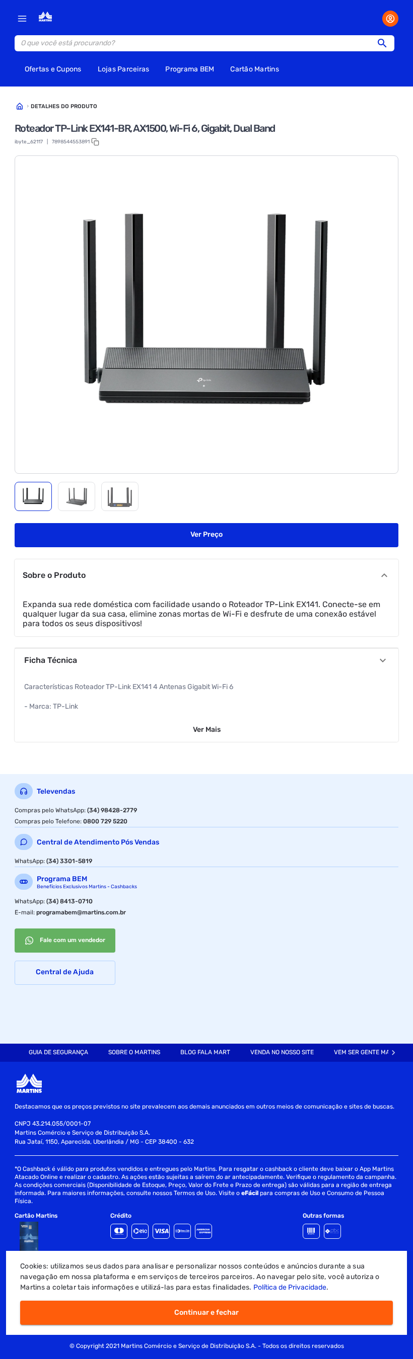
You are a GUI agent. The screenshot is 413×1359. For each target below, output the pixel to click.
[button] (385, 43)
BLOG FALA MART (205, 1052)
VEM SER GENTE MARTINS (370, 1052)
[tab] (33, 496)
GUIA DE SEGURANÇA (58, 1052)
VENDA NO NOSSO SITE (282, 1052)
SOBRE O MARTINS (134, 1052)
